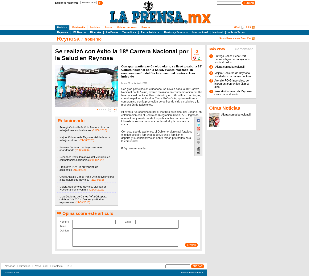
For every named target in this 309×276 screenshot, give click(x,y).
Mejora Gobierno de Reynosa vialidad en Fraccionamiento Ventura (83, 188)
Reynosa (62, 32)
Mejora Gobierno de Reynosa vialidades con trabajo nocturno (233, 74)
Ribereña (95, 32)
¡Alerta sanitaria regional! (229, 66)
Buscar (145, 27)
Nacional (218, 32)
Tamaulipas (129, 32)
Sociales (95, 27)
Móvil (237, 27)
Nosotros (10, 266)
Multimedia (78, 27)
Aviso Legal (41, 266)
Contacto (57, 266)
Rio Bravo (112, 32)
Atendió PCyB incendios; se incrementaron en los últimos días (232, 83)
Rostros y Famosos (176, 32)
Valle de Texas (236, 32)
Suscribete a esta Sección (235, 38)
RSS (248, 27)
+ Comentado (243, 49)
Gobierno (93, 39)
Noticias (62, 27)
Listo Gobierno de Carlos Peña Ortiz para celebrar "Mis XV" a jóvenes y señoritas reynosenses (83, 199)
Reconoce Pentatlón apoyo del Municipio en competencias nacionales (84, 159)
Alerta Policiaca (150, 32)
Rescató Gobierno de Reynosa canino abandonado (233, 93)
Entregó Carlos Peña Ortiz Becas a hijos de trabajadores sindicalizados (84, 129)
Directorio (24, 266)
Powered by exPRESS (192, 272)
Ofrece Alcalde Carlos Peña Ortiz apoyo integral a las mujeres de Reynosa (86, 178)
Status (108, 27)
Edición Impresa (127, 27)
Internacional (200, 32)
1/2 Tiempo (79, 32)
